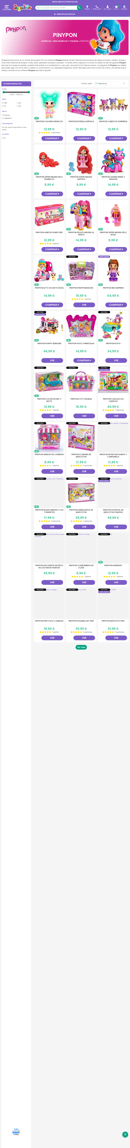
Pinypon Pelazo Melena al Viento (81, 233)
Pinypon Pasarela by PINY (81, 621)
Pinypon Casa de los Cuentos (113, 400)
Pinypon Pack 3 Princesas (81, 343)
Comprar (52, 138)
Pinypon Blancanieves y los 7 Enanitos (49, 511)
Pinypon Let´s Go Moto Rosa (49, 288)
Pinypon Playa (113, 343)
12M (5, 103)
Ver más (81, 647)
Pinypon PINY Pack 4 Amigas (49, 621)
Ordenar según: (86, 83)
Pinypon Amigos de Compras (49, 454)
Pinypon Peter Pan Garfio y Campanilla (113, 455)
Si (4, 138)
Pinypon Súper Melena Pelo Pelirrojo (49, 178)
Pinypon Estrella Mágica (81, 121)
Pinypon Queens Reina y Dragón (113, 178)
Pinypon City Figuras (81, 399)
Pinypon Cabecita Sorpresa (113, 121)
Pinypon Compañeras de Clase (81, 566)
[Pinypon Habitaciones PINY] (49, 215)
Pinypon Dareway (113, 565)
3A (20, 103)
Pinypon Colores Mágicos (49, 121)
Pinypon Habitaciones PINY (49, 232)
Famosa (7, 115)
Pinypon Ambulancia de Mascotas (81, 511)
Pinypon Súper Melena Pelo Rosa (113, 233)
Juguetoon (8, 118)
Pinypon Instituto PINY (113, 621)
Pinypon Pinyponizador (81, 288)
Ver (84, 304)
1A (5, 106)
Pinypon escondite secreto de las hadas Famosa (49, 566)
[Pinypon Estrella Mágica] (81, 104)
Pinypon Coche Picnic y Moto (49, 400)
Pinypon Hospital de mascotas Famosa (113, 511)
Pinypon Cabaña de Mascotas (81, 455)
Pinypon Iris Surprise (113, 288)
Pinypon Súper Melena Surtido (81, 178)
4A (20, 106)
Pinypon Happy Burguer (49, 343)
